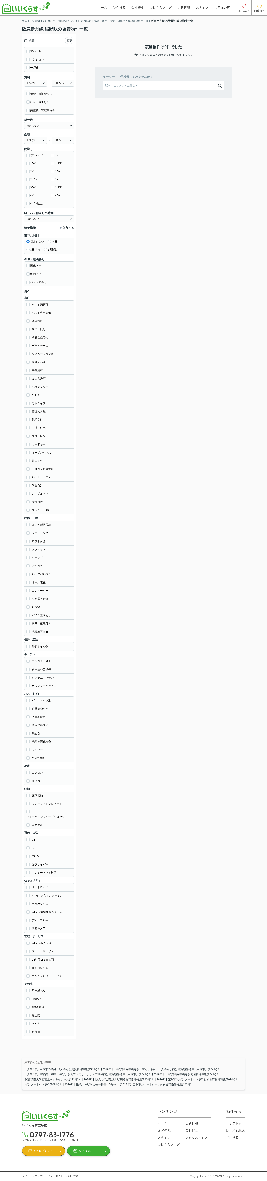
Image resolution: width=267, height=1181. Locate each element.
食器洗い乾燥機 (41, 669)
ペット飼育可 (40, 304)
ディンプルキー (41, 920)
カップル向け (40, 493)
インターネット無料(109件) (42, 1084)
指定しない (37, 241)
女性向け (37, 501)
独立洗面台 (39, 758)
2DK (57, 171)
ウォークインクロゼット (47, 803)
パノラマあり (38, 282)
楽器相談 (37, 321)
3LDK (58, 187)
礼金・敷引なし (39, 102)
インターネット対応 (44, 872)
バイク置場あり (41, 615)
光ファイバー (40, 864)
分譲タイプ (39, 403)
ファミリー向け (41, 510)
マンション (37, 59)
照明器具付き (40, 598)
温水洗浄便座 (40, 725)
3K (56, 179)
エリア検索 (234, 1123)
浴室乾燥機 (39, 716)
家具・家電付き (41, 623)
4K (32, 195)
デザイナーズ (40, 345)
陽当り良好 (39, 329)
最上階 (36, 1015)
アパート (35, 51)
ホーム (102, 7)
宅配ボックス (40, 903)
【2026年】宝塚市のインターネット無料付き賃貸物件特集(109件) (194, 1079)
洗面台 (36, 733)
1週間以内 (54, 249)
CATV (35, 856)
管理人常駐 (39, 411)
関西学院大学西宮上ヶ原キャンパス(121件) (51, 1079)
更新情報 (183, 7)
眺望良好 (37, 419)
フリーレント (40, 436)
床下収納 (37, 795)
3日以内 (35, 249)
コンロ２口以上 (41, 661)
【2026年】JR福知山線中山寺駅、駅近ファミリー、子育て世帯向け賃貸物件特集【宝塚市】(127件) (86, 1074)
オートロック (40, 887)
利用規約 (73, 1176)
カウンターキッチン (44, 685)
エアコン (37, 772)
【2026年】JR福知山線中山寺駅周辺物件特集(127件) (183, 1074)
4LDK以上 (36, 203)
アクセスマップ (196, 1137)
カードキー (39, 444)
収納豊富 (37, 825)
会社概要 (137, 7)
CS (34, 839)
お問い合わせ (43, 1150)
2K (32, 171)
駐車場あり (39, 990)
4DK (57, 195)
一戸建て (35, 67)
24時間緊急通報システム (47, 912)
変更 (69, 40)
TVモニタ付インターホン (47, 895)
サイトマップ (29, 1176)
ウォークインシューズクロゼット (46, 816)
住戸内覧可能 (40, 967)
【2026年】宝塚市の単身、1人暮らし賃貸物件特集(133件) (61, 1069)
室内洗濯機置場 (41, 524)
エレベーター (40, 590)
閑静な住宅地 (40, 337)
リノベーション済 (43, 353)
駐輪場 (36, 607)
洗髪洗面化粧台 (41, 741)
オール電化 (39, 582)
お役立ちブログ (161, 7)
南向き (36, 1023)
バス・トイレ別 (41, 700)
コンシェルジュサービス (47, 976)
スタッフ (202, 7)
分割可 (36, 395)
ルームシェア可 (41, 477)
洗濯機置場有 (40, 631)
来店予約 (85, 1150)
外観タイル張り (41, 646)
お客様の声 (222, 7)
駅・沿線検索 (235, 1130)
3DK (33, 187)
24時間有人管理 (41, 943)
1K (56, 155)
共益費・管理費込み (42, 110)
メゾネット (39, 549)
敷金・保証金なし (41, 93)
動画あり (35, 273)
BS (33, 847)
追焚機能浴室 (40, 708)
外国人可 (37, 460)
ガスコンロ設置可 (43, 469)
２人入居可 (39, 378)
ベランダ (37, 557)
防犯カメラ (39, 928)
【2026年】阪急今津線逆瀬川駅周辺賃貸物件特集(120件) (116, 1079)
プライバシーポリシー (52, 1176)
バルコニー (39, 565)
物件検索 (119, 7)
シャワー (37, 749)
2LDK (33, 179)
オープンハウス (41, 452)
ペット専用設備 (41, 312)
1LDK (58, 163)
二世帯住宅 (39, 427)
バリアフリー (40, 386)
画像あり (35, 265)
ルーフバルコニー (43, 574)
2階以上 (37, 998)
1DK (33, 163)
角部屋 (36, 1031)
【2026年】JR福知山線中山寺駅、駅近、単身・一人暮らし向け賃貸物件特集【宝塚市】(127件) (158, 1069)
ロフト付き (39, 541)
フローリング (40, 533)
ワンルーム (37, 155)
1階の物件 (38, 1007)
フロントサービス (43, 951)
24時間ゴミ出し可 (43, 959)
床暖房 (36, 781)
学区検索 (232, 1137)
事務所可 (37, 370)
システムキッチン (43, 677)
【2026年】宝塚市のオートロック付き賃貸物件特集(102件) (154, 1084)
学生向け (37, 485)
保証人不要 (39, 362)
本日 (54, 241)
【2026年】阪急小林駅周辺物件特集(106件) (89, 1084)
